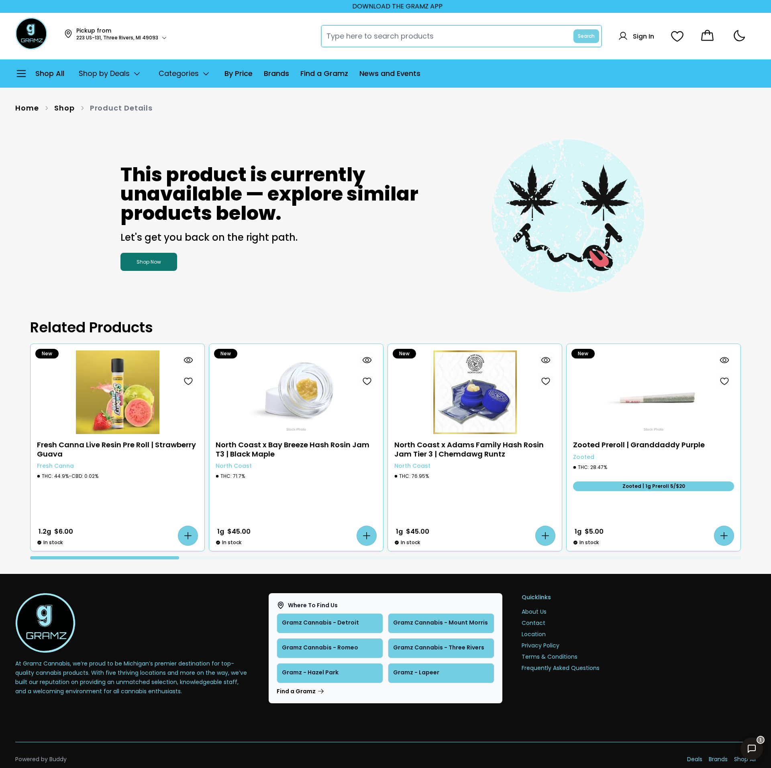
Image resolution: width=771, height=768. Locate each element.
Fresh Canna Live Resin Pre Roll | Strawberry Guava (116, 449)
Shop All (745, 759)
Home (27, 108)
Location (534, 634)
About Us (534, 612)
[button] (188, 536)
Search (586, 36)
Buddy (58, 759)
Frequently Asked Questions (561, 668)
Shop (64, 108)
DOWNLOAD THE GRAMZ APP (385, 6)
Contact (533, 623)
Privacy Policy (540, 645)
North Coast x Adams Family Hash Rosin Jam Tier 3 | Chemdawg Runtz (469, 449)
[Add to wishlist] (188, 381)
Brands (718, 759)
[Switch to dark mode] (739, 36)
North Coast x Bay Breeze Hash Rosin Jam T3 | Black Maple (292, 449)
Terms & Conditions (549, 657)
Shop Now (149, 261)
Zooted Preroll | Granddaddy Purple (639, 445)
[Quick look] (188, 360)
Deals (694, 759)
